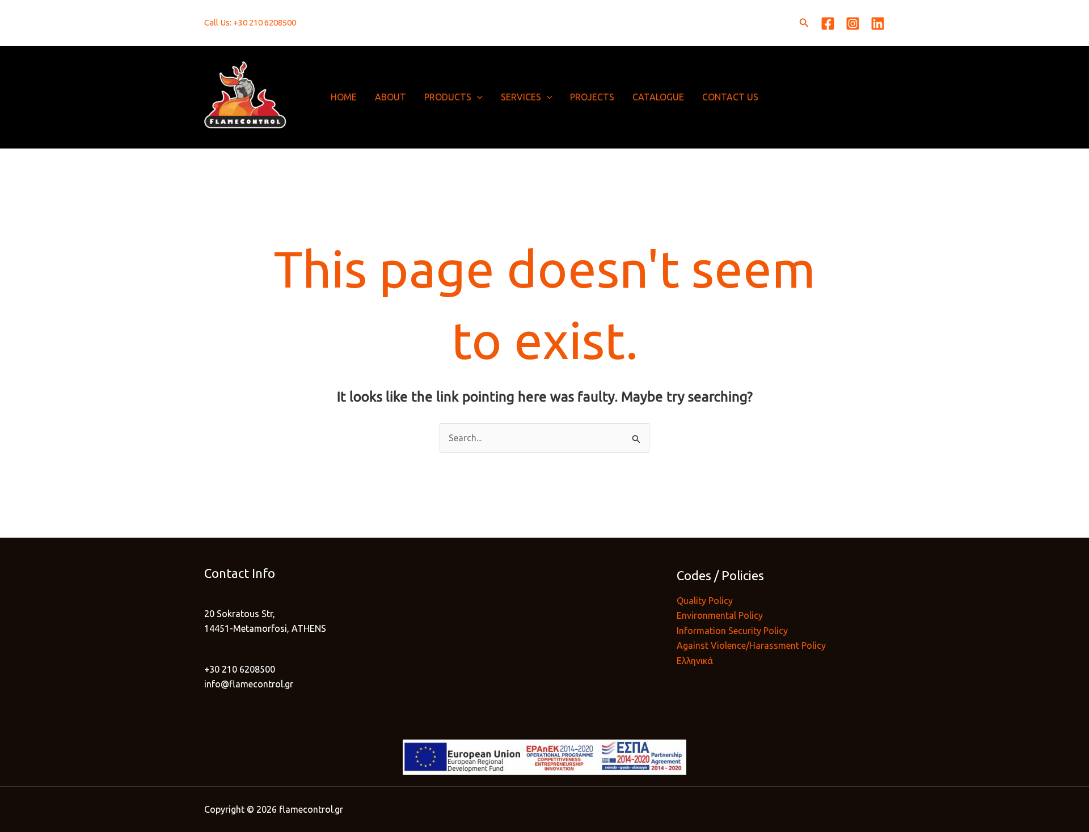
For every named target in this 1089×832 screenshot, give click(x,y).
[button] (804, 23)
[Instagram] (853, 23)
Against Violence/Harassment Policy (751, 645)
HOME (344, 97)
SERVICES (521, 97)
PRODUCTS (447, 97)
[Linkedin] (878, 23)
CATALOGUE (658, 97)
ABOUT (390, 97)
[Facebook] (828, 23)
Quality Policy (705, 601)
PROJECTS (592, 97)
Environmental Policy (720, 615)
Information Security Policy (732, 631)
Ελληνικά (695, 661)
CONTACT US (730, 97)
